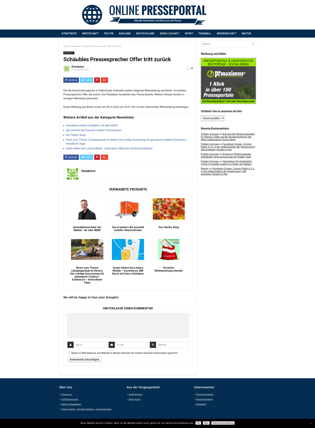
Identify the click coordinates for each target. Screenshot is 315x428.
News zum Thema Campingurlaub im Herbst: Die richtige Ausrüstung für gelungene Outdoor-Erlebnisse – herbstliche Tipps (87, 275)
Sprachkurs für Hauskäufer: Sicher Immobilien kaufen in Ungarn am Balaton (226, 162)
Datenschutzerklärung (223, 423)
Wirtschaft (90, 33)
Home (66, 46)
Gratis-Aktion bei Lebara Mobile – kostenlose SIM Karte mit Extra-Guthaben (128, 270)
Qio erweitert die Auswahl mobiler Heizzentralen (94, 130)
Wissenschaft (226, 33)
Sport (189, 33)
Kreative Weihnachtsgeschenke (169, 269)
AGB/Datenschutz (69, 399)
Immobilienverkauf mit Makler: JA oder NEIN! (92, 125)
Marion (204, 168)
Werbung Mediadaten (71, 404)
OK (198, 423)
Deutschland (145, 33)
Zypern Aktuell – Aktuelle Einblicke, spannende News (86, 409)
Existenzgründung (204, 394)
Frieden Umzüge (210, 134)
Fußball (205, 33)
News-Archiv (135, 399)
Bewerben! (201, 404)
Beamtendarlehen (204, 399)
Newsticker (76, 46)
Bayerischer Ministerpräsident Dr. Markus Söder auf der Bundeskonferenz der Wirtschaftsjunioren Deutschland (228, 137)
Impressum (66, 394)
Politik (108, 33)
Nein (206, 423)
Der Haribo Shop (75, 135)
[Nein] (311, 423)
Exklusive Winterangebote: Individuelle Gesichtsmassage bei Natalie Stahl (226, 155)
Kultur (246, 33)
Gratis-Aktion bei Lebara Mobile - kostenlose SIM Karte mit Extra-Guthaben (109, 148)
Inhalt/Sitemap (135, 394)
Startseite (69, 33)
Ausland (125, 33)
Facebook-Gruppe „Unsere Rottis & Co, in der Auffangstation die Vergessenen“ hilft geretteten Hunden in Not (228, 147)
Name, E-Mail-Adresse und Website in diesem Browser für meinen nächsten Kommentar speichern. (124, 353)
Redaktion (78, 66)
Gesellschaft (169, 33)
